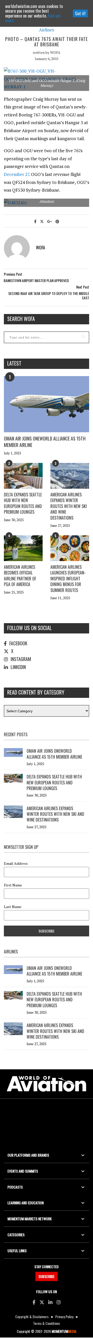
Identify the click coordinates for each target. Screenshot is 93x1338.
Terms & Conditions (46, 1323)
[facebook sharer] (35, 221)
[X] (42, 1302)
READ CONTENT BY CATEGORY (35, 692)
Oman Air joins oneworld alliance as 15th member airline (45, 441)
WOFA (55, 52)
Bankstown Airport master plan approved (36, 280)
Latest (14, 363)
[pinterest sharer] (57, 221)
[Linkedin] (50, 1302)
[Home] (46, 1083)
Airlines (46, 29)
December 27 (16, 174)
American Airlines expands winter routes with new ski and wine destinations (68, 506)
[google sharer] (49, 221)
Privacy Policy (64, 1316)
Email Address (16, 863)
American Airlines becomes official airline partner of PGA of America (20, 575)
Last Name (12, 907)
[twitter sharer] (42, 221)
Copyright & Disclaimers (32, 1316)
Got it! (80, 13)
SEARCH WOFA (21, 319)
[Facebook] (34, 1302)
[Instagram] (59, 1302)
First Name (13, 885)
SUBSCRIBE (46, 1276)
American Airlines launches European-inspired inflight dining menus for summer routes (68, 578)
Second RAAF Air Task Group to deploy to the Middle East (48, 296)
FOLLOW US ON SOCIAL (29, 628)
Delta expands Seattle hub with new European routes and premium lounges (23, 503)
